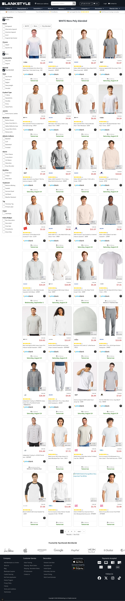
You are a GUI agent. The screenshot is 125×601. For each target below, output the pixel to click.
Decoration (98, 9)
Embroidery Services (49, 571)
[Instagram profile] (112, 579)
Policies (6, 586)
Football (7, 148)
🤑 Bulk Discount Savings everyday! (109, 12)
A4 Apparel (8, 26)
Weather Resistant (10, 197)
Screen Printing (48, 574)
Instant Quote (47, 568)
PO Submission (28, 571)
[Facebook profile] (99, 579)
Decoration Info (48, 566)
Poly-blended (9, 70)
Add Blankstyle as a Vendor (11, 563)
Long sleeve (8, 157)
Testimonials (7, 592)
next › (79, 531)
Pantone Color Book (49, 563)
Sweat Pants (8, 107)
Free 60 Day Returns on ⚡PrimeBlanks (47, 12)
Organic (7, 64)
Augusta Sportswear (11, 38)
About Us (6, 566)
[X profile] (106, 579)
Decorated (8, 223)
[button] (86, 3)
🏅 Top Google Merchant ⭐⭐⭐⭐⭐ (78, 12)
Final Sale (8, 226)
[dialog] (2, 599)
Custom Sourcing (8, 574)
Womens (61, 9)
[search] (74, 3)
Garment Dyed (9, 191)
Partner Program (8, 580)
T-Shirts (7, 9)
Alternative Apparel (11, 29)
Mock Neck (8, 179)
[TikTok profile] (119, 579)
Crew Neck (8, 173)
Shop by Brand (21, 9)
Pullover (7, 80)
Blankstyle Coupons (9, 571)
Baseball (7, 139)
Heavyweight (9, 85)
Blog (5, 568)
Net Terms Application (10, 577)
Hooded (7, 88)
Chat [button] (96, 4)
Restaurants (8, 132)
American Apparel (10, 32)
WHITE (7, 20)
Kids (72, 9)
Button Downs (9, 120)
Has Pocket (8, 77)
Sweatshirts (37, 9)
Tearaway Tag (9, 204)
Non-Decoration (10, 220)
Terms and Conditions (10, 589)
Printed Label (9, 207)
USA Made (8, 214)
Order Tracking (28, 563)
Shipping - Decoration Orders (32, 568)
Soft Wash (8, 194)
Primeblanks (9, 229)
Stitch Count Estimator (50, 577)
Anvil (6, 35)
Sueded (7, 188)
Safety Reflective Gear (11, 126)
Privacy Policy (7, 583)
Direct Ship (8, 232)
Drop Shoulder (9, 166)
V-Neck (7, 176)
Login (105, 4)
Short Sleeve (9, 154)
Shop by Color (113, 9)
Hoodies (7, 101)
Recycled (8, 61)
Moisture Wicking (10, 185)
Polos (7, 104)
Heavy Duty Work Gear (11, 123)
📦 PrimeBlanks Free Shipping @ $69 (16, 12)
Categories (84, 9)
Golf (6, 142)
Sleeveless (8, 163)
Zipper (7, 45)
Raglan (7, 82)
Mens (49, 9)
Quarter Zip (8, 48)
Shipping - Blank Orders (30, 566)
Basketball (8, 145)
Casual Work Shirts (10, 129)
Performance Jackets (11, 114)
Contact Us (113, 4)
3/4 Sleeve (8, 160)
